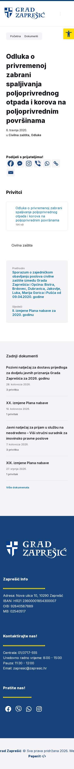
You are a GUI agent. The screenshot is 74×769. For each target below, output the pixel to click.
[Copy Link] (56, 163)
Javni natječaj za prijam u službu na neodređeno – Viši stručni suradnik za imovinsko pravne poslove (36, 432)
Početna (15, 36)
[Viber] (38, 163)
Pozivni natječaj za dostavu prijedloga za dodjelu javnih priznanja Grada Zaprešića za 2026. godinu (36, 372)
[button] (68, 34)
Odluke (36, 135)
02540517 (18, 611)
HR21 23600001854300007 (34, 601)
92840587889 (22, 606)
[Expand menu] (67, 14)
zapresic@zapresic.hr (30, 668)
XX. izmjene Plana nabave (27, 403)
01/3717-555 (27, 653)
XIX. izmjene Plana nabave (27, 463)
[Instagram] (29, 163)
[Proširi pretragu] (54, 14)
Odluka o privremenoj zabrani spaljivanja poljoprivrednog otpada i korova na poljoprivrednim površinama (39, 214)
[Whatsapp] (47, 163)
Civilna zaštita (19, 135)
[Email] (11, 172)
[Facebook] (11, 163)
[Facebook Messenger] (20, 163)
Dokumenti (31, 36)
